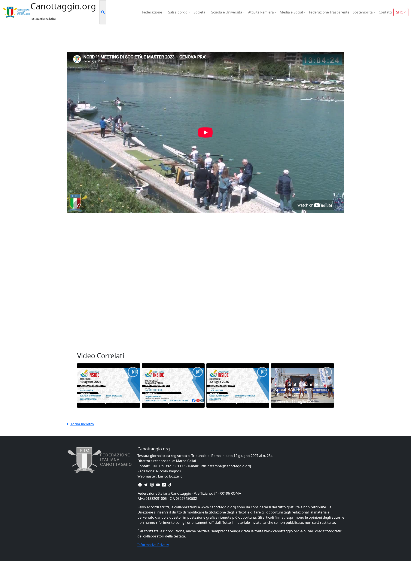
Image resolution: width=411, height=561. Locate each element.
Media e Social (291, 12)
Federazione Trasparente (329, 12)
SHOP (401, 12)
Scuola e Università (226, 12)
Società (199, 12)
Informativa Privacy (153, 544)
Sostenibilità (363, 12)
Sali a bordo (178, 12)
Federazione (152, 12)
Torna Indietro (82, 424)
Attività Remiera (261, 12)
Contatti (385, 12)
